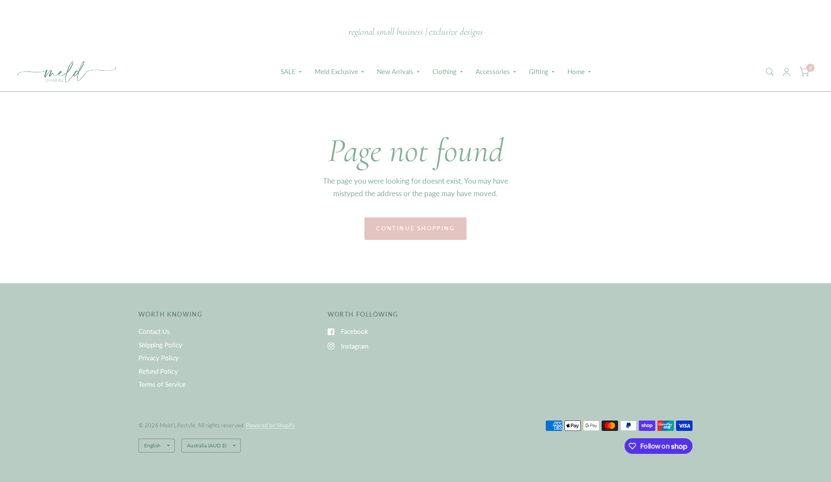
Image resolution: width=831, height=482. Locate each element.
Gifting (538, 71)
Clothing (444, 71)
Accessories (493, 71)
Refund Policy (158, 371)
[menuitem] (291, 72)
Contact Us (154, 331)
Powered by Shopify (270, 425)
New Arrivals (395, 71)
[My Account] (786, 71)
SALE (288, 71)
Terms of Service (162, 384)
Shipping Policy (160, 345)
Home (576, 71)
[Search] (769, 71)
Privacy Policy (158, 358)
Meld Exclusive (336, 71)
